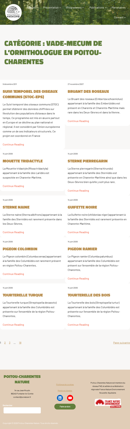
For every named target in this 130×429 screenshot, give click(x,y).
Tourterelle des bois (89, 295)
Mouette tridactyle (23, 161)
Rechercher (7, 405)
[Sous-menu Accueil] (37, 7)
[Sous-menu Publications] (105, 7)
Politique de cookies (65, 384)
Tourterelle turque (23, 295)
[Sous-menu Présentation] (60, 7)
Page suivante (121, 342)
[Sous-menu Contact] (125, 17)
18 (20, 342)
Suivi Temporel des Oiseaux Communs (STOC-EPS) (30, 94)
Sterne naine (16, 207)
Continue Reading (13, 144)
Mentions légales (65, 390)
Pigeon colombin (20, 248)
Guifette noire (82, 207)
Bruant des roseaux (88, 91)
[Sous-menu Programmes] (83, 7)
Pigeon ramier (82, 248)
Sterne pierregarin (88, 161)
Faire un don (65, 406)
